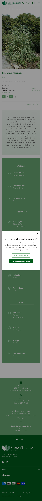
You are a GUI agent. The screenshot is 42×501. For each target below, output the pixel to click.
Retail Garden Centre (21, 255)
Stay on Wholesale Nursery (21, 261)
